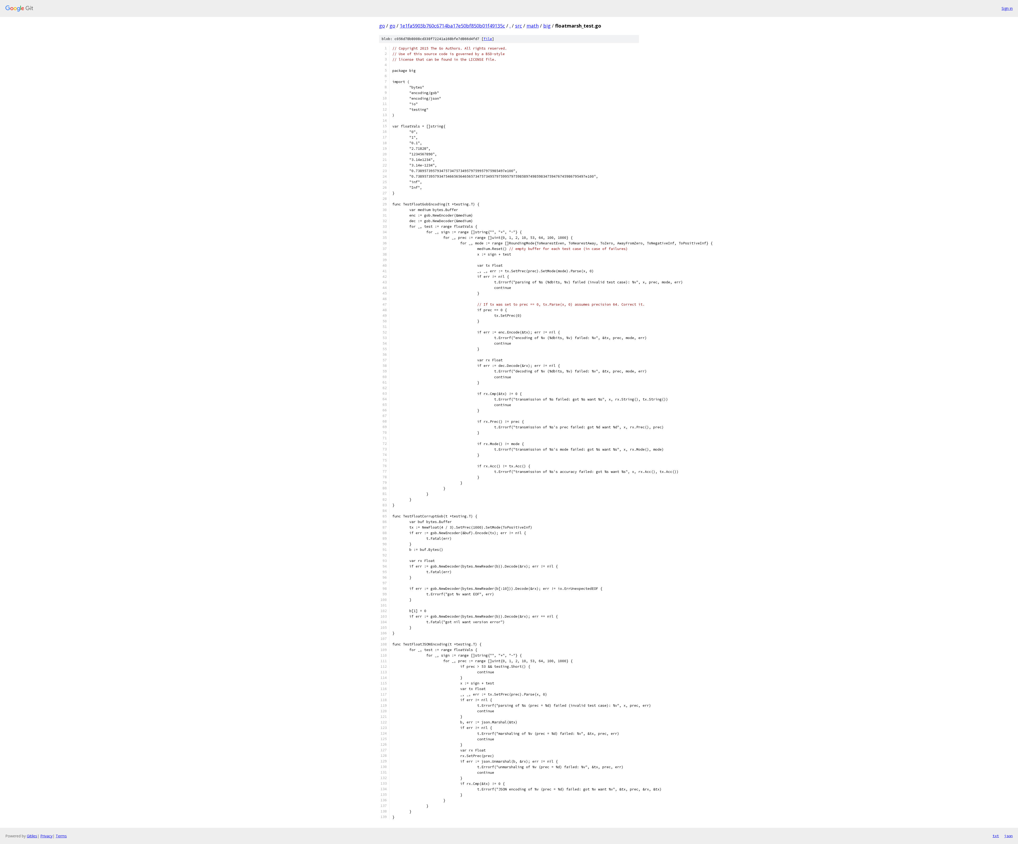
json (1008, 835)
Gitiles (32, 835)
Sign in (1007, 8)
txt (996, 835)
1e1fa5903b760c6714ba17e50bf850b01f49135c (452, 26)
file (488, 39)
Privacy (46, 835)
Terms (61, 835)
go (382, 26)
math (532, 26)
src (518, 26)
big (547, 26)
